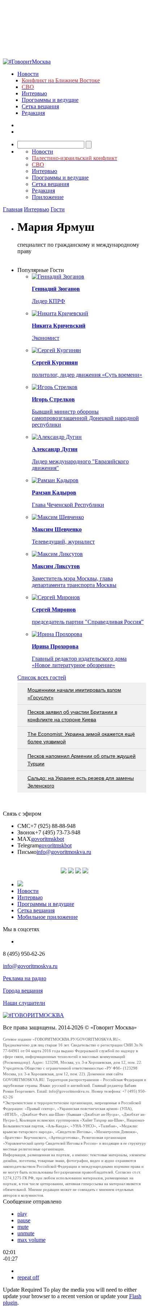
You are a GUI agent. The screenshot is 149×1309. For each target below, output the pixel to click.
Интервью (34, 93)
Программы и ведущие (50, 100)
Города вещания (23, 991)
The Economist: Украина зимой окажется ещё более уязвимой (81, 737)
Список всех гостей (41, 677)
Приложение (48, 197)
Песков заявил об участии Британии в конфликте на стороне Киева (72, 715)
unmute (25, 1233)
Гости (58, 209)
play (22, 1214)
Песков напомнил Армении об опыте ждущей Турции (81, 759)
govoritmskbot (47, 839)
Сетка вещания (40, 106)
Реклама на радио (24, 978)
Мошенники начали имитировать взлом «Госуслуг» (74, 693)
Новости (28, 74)
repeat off (28, 1277)
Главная (12, 209)
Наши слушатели (24, 1003)
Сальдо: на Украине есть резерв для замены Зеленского (80, 782)
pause (23, 1220)
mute (23, 1227)
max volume (31, 1240)
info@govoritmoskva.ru (64, 852)
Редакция (33, 113)
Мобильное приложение (47, 917)
